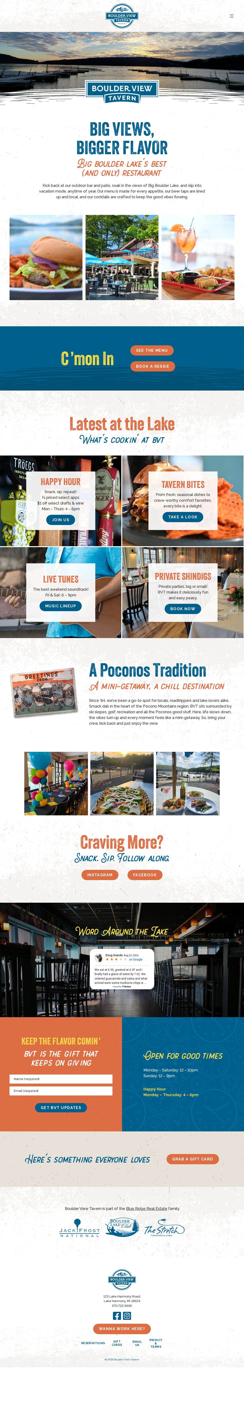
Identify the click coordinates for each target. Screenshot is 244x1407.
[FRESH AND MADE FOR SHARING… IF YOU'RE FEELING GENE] (122, 783)
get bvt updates (61, 1107)
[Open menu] (231, 16)
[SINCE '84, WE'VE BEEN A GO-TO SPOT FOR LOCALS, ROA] (187, 783)
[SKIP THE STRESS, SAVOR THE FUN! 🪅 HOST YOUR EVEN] (56, 783)
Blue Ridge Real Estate (146, 1208)
